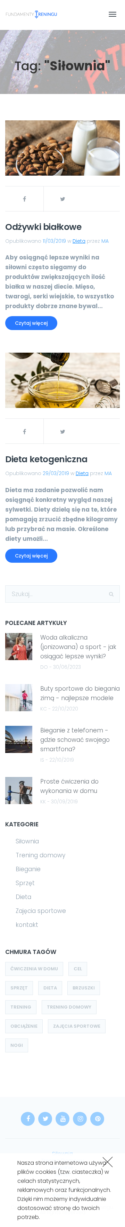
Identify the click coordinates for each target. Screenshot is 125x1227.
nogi (16, 1045)
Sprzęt (25, 883)
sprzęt (19, 988)
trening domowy (69, 1007)
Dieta (79, 241)
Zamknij (106, 1161)
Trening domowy (40, 855)
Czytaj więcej (31, 323)
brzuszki (84, 988)
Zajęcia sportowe (41, 911)
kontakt (27, 925)
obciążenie (24, 1026)
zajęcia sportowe (76, 1026)
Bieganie (28, 869)
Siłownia (27, 841)
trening (20, 1007)
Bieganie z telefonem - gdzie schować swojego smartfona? (75, 739)
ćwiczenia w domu (34, 968)
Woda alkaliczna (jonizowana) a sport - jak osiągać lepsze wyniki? (78, 646)
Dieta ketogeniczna (46, 459)
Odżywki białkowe (43, 227)
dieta (50, 988)
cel (78, 968)
